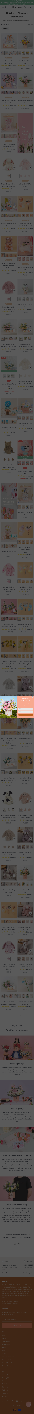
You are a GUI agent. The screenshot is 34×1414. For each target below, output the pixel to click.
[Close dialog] (32, 697)
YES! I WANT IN (25, 714)
